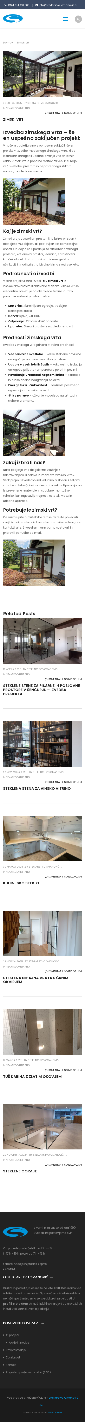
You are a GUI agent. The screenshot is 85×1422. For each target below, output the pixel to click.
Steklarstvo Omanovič (42, 103)
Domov (8, 42)
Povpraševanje (16, 1350)
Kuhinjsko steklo (21, 883)
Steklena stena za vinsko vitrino (37, 788)
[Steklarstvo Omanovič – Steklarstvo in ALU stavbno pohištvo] (19, 18)
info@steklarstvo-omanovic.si (58, 5)
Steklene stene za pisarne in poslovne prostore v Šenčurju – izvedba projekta (41, 689)
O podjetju (13, 1335)
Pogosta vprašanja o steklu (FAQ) (28, 1372)
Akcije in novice (19, 1342)
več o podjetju (38, 1309)
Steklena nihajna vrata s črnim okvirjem (35, 979)
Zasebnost (13, 1357)
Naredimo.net (55, 1412)
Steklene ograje (20, 1171)
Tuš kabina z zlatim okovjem (32, 1076)
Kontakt (10, 1269)
